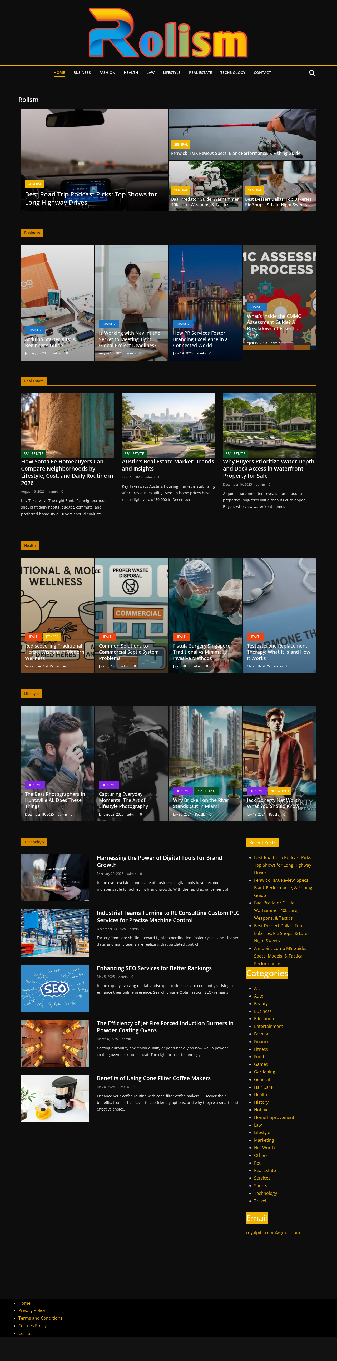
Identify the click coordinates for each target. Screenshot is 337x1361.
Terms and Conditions (40, 1318)
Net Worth (280, 791)
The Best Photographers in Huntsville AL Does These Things (55, 800)
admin (57, 353)
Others (261, 1155)
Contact (262, 72)
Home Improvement (274, 1117)
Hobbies (262, 1110)
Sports (260, 1186)
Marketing (264, 1140)
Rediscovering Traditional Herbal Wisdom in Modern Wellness (54, 652)
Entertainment (268, 1026)
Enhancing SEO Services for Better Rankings (154, 968)
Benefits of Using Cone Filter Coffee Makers (154, 1078)
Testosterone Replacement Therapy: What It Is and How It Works (278, 652)
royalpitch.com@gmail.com (273, 1232)
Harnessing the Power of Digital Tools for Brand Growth (159, 861)
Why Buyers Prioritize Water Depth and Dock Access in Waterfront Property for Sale (268, 469)
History (261, 1102)
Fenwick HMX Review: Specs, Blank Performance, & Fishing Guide (235, 153)
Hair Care (263, 1087)
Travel (260, 1201)
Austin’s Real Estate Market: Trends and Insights (168, 465)
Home (59, 72)
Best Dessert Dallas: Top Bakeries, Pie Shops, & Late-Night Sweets (279, 202)
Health (131, 72)
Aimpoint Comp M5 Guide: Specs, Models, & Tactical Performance (280, 955)
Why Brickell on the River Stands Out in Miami (201, 803)
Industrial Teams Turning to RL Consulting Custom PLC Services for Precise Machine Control (168, 916)
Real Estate (200, 72)
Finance (261, 1041)
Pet (257, 1163)
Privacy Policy (31, 1310)
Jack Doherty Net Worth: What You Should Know (274, 803)
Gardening (264, 1072)
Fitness (52, 636)
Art (257, 988)
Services (262, 1178)
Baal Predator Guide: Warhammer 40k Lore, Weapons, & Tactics (205, 202)
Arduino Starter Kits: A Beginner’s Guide (50, 342)
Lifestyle (172, 72)
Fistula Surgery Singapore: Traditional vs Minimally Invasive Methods (202, 652)
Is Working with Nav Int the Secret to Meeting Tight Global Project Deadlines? (129, 339)
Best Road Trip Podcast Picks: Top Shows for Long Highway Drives (91, 198)
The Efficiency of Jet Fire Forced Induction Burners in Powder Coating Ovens (165, 1026)
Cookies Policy (32, 1326)
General (35, 183)
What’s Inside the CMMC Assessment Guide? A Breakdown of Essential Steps (274, 325)
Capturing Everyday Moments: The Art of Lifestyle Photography (123, 800)
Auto (259, 996)
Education (264, 1019)
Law (151, 72)
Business (82, 72)
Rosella (200, 814)
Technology (232, 72)
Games (261, 1064)
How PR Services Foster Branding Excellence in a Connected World (200, 339)
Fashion (107, 72)
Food (259, 1056)
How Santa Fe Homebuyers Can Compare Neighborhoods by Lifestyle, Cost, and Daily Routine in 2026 (67, 472)
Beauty (261, 1004)
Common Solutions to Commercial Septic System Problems (129, 652)
